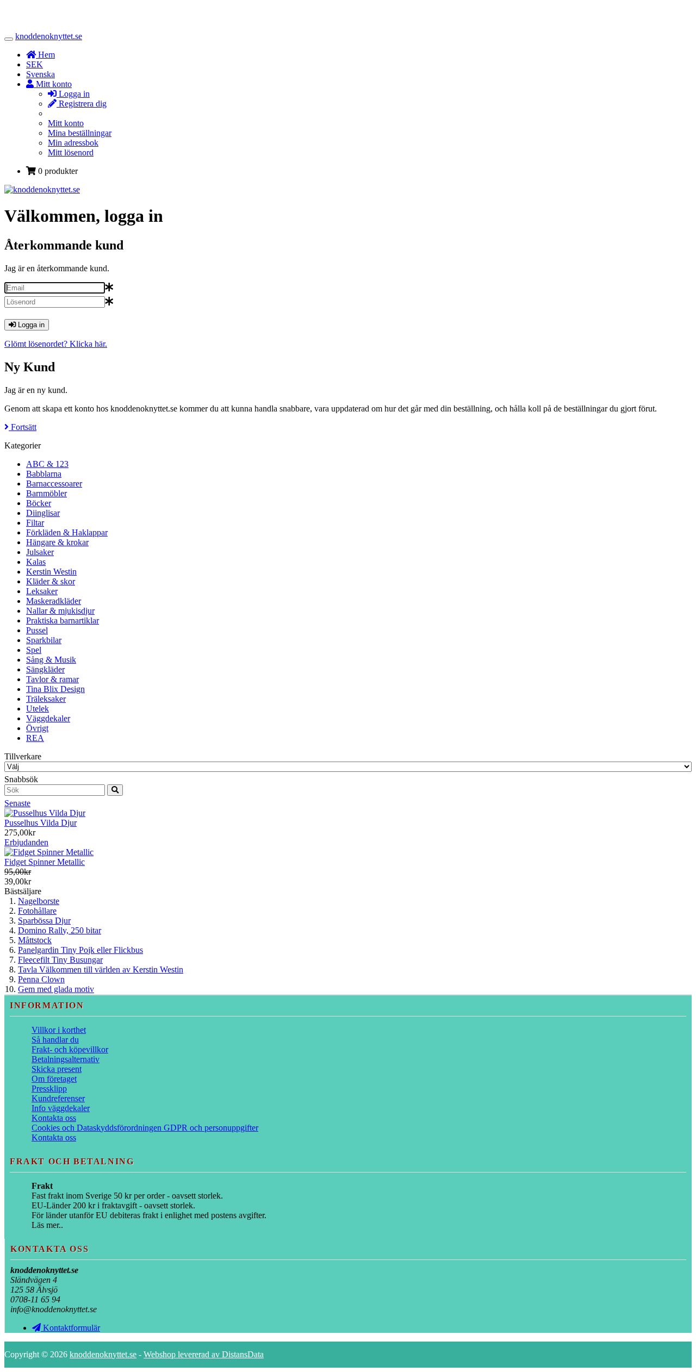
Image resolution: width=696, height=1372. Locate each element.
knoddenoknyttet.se (48, 36)
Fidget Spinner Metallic (44, 861)
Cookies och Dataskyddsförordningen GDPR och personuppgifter (145, 1127)
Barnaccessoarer (54, 483)
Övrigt (37, 728)
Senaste (17, 803)
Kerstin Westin (51, 571)
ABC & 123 (47, 464)
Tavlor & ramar (52, 679)
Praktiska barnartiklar (62, 620)
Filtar (35, 522)
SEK (34, 64)
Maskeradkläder (53, 601)
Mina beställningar (79, 133)
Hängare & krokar (57, 542)
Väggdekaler (48, 718)
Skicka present (57, 1069)
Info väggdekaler (61, 1108)
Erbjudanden (26, 842)
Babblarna (43, 473)
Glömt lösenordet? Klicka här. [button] (55, 343)
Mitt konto (66, 123)
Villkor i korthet (59, 1029)
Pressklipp (49, 1088)
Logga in (73, 93)
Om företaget (54, 1078)
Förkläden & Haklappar (67, 532)
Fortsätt (22, 427)
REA (35, 738)
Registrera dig (82, 103)
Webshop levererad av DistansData (204, 1354)
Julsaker (40, 552)
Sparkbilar (43, 640)
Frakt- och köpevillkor (70, 1049)
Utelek (37, 708)
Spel (33, 649)
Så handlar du (55, 1039)
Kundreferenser (58, 1098)
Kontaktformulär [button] (70, 1327)
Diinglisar (43, 512)
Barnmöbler (46, 493)
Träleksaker (46, 698)
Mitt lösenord (71, 152)
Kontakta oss (54, 1117)
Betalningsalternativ (66, 1059)
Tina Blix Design (55, 689)
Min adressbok (73, 142)
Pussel (37, 630)
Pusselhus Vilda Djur (40, 822)
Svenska (40, 74)
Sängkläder (45, 669)
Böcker (38, 503)
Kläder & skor (50, 581)
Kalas (36, 561)
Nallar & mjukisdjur (60, 610)
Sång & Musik (51, 659)
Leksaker (42, 591)
